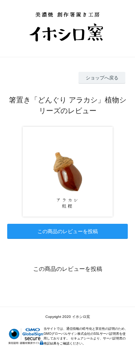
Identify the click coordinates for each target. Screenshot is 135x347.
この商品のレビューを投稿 (67, 231)
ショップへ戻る (102, 77)
